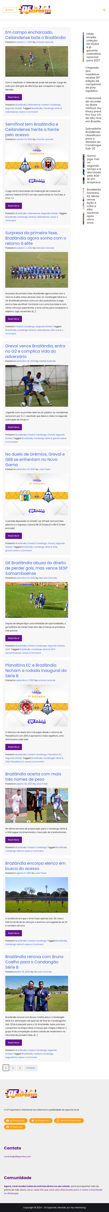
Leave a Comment (28, 111)
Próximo (30, 1067)
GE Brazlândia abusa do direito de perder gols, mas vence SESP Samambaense (36, 568)
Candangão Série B (53, 758)
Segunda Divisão (13, 108)
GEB (52, 330)
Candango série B (52, 108)
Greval (51, 434)
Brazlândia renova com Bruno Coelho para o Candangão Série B (34, 962)
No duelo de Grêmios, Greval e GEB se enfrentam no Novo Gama (35, 459)
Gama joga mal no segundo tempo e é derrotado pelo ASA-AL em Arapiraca (94, 169)
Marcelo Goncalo (45, 247)
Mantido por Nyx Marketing (72, 1207)
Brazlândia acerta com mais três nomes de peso (33, 776)
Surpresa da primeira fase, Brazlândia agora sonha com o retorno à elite (35, 238)
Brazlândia (20, 104)
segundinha (11, 1057)
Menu (11, 9)
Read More (13, 97)
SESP (7, 649)
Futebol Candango (50, 104)
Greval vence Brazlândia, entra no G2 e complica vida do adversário (35, 351)
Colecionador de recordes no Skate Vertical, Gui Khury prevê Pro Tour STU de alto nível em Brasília (94, 109)
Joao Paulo (44, 469)
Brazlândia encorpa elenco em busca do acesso (35, 865)
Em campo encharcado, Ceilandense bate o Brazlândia (35, 34)
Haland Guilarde (47, 361)
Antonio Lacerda (44, 42)
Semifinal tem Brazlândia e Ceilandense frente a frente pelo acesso (32, 129)
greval (56, 438)
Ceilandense (33, 104)
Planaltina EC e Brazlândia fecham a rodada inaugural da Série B (36, 670)
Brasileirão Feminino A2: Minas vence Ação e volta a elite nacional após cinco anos (94, 206)
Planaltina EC (54, 754)
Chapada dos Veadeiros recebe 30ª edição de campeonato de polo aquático (94, 79)
